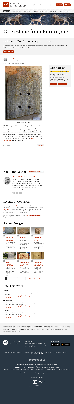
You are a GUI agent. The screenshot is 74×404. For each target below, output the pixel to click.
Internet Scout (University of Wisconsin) (29, 328)
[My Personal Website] (20, 193)
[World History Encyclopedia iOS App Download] (55, 344)
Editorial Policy (39, 352)
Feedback (26, 352)
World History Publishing (20, 366)
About (61, 11)
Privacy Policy (48, 352)
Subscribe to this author (36, 171)
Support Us (53, 11)
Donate (53, 84)
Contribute (43, 11)
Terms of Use (57, 352)
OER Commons (64, 328)
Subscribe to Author (17, 63)
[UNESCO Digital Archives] (37, 383)
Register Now (8, 51)
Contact (12, 352)
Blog (32, 352)
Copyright (6, 209)
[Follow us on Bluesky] (35, 360)
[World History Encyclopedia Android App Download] (65, 344)
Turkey (32, 138)
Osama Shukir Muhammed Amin (17, 58)
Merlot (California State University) (50, 328)
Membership (62, 84)
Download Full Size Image (23, 122)
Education (27, 11)
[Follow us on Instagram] (41, 360)
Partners (65, 352)
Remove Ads (40, 145)
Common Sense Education (10, 328)
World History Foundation (24, 364)
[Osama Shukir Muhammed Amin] (13, 193)
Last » (39, 278)
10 (30, 278)
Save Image (7, 63)
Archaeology (7, 140)
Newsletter (19, 352)
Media (35, 11)
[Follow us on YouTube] (44, 360)
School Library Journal (9, 329)
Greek (39, 130)
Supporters (34, 353)
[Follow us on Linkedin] (38, 360)
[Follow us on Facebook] (30, 360)
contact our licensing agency (34, 215)
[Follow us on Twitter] (33, 360)
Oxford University (41, 326)
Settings (41, 353)
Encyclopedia (17, 11)
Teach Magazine (22, 329)
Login (68, 11)
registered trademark (48, 373)
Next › (34, 278)
